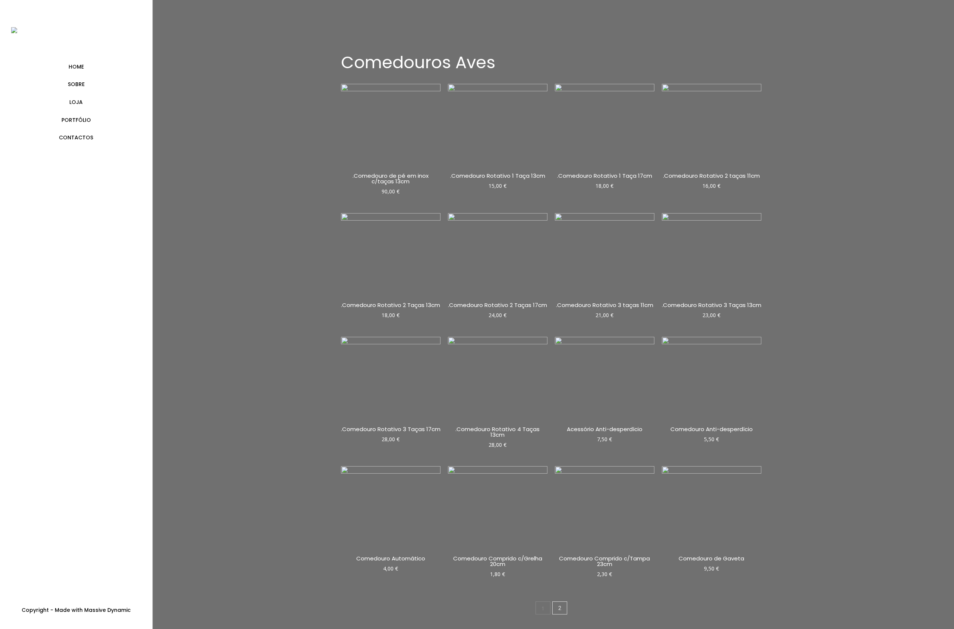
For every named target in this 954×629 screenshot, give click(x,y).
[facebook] (76, 596)
